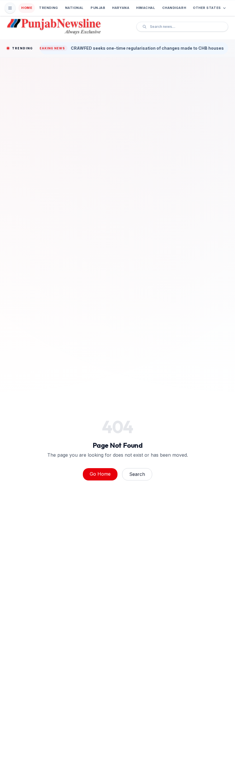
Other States (207, 8)
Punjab (98, 8)
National (74, 8)
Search (137, 474)
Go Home (100, 474)
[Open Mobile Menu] (10, 8)
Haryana (120, 8)
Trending (48, 8)
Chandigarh (174, 8)
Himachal (145, 8)
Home (26, 8)
